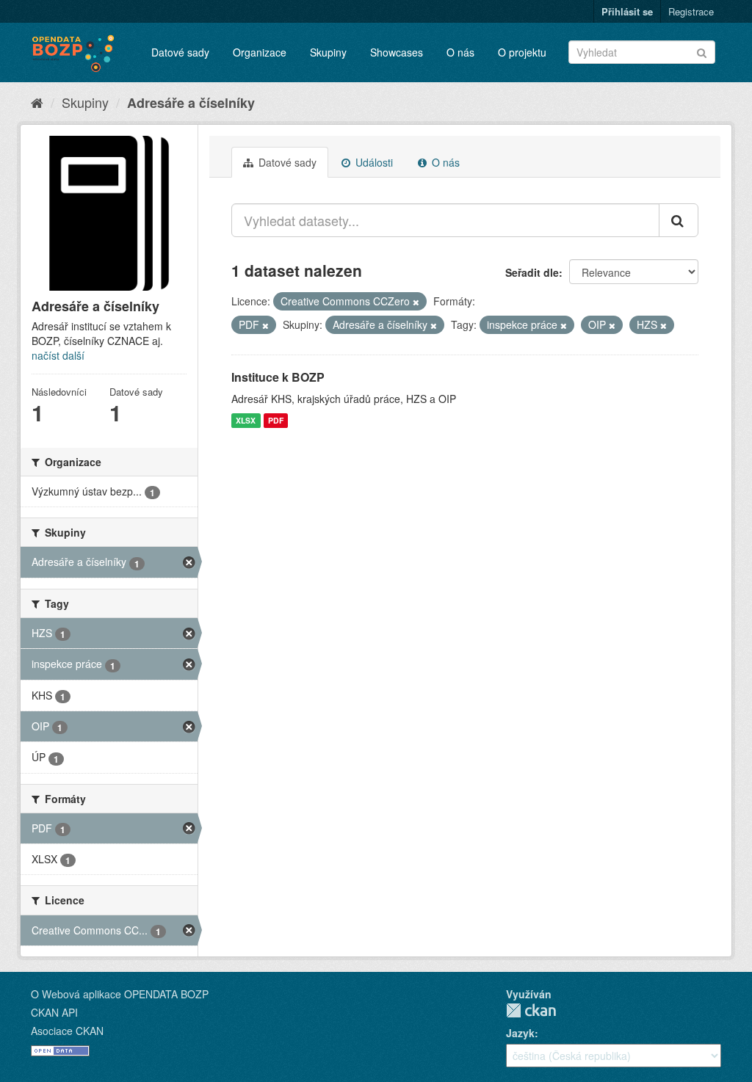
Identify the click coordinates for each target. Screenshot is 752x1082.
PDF (275, 420)
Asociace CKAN (67, 1030)
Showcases (396, 52)
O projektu (522, 52)
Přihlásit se (627, 11)
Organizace (259, 52)
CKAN (531, 1010)
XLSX (246, 420)
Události (372, 162)
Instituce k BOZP (278, 376)
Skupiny (328, 52)
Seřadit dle (532, 272)
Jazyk (520, 1032)
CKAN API (54, 1012)
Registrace (691, 11)
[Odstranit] (416, 302)
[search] (678, 220)
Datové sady (180, 52)
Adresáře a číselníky (191, 102)
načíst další (58, 355)
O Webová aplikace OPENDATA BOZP (120, 994)
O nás (460, 52)
